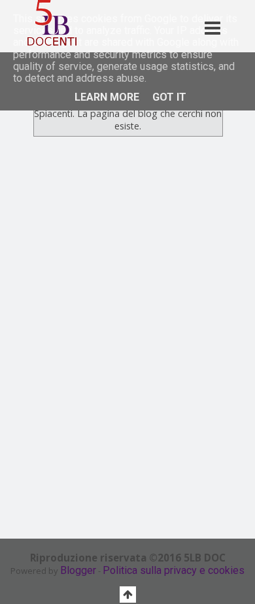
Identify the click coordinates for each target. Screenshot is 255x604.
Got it (169, 97)
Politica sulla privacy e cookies (174, 570)
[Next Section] (237, 258)
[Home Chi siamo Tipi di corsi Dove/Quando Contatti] (178, 14)
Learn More (107, 97)
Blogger (78, 570)
